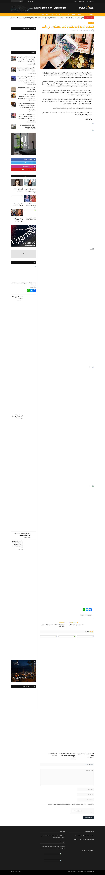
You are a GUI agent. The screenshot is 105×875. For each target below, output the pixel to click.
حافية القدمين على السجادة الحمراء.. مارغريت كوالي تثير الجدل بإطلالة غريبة (30, 190)
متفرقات (59, 14)
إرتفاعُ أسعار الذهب (52, 753)
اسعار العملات (88, 615)
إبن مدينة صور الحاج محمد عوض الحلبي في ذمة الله (17, 415)
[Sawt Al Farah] (86, 7)
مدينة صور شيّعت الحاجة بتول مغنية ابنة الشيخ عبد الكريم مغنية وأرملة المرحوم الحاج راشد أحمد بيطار (17, 544)
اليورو (82, 615)
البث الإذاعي (34, 14)
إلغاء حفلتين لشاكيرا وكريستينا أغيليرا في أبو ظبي (31, 205)
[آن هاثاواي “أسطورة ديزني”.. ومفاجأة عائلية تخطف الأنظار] (17, 182)
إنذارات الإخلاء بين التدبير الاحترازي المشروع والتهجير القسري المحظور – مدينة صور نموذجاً (53, 837)
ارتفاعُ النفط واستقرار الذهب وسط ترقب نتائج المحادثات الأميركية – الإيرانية (67, 755)
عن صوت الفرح (81, 1)
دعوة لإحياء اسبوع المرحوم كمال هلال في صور (23, 283)
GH (89, 30)
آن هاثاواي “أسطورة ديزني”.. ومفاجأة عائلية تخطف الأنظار (18, 189)
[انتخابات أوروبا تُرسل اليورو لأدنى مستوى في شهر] (67, 69)
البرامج (80, 14)
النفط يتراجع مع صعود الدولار (76, 625)
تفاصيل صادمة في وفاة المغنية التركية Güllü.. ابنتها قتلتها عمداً (17, 219)
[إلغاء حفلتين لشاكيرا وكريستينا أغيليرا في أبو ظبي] (30, 198)
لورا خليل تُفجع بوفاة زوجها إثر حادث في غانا (18, 204)
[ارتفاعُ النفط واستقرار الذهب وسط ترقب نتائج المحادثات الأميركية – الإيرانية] (66, 694)
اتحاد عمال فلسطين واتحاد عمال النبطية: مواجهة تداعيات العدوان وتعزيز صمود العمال (26, 70)
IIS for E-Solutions (78, 871)
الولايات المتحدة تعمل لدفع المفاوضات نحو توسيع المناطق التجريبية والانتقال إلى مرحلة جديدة (64, 17)
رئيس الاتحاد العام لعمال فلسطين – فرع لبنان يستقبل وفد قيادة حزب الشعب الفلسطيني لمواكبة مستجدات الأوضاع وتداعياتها (26, 60)
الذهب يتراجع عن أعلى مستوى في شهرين (86, 754)
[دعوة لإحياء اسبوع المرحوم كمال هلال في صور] (23, 273)
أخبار (74, 14)
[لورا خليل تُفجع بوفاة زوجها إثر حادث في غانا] (17, 198)
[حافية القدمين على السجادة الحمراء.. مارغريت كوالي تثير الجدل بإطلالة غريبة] (30, 182)
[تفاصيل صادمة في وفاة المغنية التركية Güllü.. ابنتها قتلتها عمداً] (17, 212)
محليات (67, 14)
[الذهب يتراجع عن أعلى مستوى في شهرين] (85, 694)
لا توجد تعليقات (73, 30)
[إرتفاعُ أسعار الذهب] (48, 694)
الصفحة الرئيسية (89, 14)
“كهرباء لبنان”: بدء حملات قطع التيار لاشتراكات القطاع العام (27, 126)
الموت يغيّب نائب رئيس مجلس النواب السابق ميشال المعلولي (22, 534)
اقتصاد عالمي (91, 23)
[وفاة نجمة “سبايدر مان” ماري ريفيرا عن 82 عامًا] (30, 212)
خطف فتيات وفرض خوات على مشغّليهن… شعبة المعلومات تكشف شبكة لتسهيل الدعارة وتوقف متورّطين (26, 96)
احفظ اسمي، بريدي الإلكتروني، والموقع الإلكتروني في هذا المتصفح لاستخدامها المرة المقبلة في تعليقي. (70, 804)
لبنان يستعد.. (62, 842)
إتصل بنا (76, 1)
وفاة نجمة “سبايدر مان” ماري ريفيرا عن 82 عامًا (30, 219)
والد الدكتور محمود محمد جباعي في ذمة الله (17, 297)
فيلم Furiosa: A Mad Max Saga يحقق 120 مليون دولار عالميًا (53, 626)
